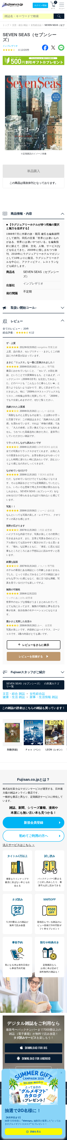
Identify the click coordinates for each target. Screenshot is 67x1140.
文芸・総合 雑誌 (20, 25)
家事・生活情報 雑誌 (44, 697)
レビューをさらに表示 (35, 644)
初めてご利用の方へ (33, 836)
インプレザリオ (10, 46)
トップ (6, 25)
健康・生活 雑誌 (14, 697)
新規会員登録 (33, 822)
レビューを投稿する (31, 656)
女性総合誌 (36, 25)
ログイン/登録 (40, 5)
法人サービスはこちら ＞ (19, 844)
